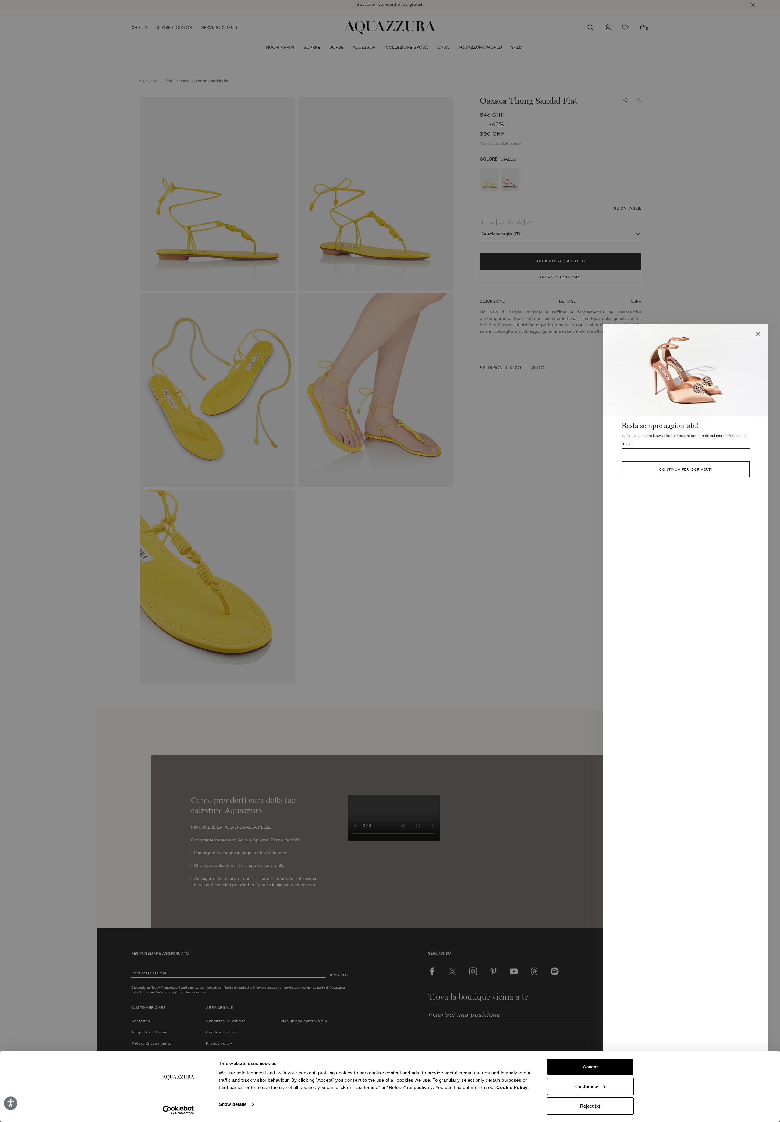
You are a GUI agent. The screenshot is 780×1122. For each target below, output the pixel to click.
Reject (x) (590, 1106)
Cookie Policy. (512, 1087)
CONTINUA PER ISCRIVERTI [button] (685, 469)
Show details (232, 1104)
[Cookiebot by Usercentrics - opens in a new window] (178, 1110)
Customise (586, 1086)
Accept (590, 1066)
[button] (758, 334)
